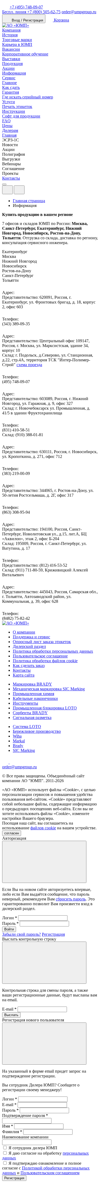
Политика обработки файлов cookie (45, 660)
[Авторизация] (7, 189)
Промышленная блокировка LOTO (45, 708)
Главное (9, 82)
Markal (19, 741)
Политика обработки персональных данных (53, 651)
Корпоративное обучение (25, 54)
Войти (9, 929)
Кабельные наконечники (35, 698)
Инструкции (13, 111)
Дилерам (10, 130)
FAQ (6, 121)
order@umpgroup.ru (79, 12)
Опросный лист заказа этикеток (42, 641)
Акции (8, 68)
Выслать (11, 1015)
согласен (11, 833)
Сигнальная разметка (32, 717)
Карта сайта (23, 675)
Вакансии (11, 49)
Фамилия (12, 1131)
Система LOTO (27, 726)
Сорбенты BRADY (30, 712)
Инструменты (25, 703)
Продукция (12, 63)
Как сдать (11, 87)
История (10, 35)
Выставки (11, 59)
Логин (9, 918)
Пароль (10, 923)
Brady (18, 745)
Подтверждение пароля (25, 1115)
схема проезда (29, 364)
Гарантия (10, 92)
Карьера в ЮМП (17, 44)
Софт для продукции (21, 116)
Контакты (11, 178)
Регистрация (53, 934)
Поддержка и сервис (31, 637)
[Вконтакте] (13, 762)
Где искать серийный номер (27, 97)
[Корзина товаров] (29, 191)
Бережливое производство (37, 731)
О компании (24, 632)
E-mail (9, 1009)
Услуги (8, 101)
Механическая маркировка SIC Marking (49, 689)
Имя (7, 1126)
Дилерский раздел (29, 646)
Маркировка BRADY (32, 684)
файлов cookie (43, 828)
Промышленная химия (33, 693)
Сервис (8, 78)
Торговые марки (17, 39)
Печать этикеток (17, 106)
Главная (9, 135)
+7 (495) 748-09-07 (26, 7)
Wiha (17, 736)
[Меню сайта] (19, 189)
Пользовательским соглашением (50, 1173)
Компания (11, 30)
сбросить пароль (71, 899)
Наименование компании (25, 1137)
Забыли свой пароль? (21, 934)
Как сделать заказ (29, 665)
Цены (7, 125)
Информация (14, 73)
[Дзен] (6, 762)
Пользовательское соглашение (40, 656)
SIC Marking (24, 750)
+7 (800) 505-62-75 (31, 12)
